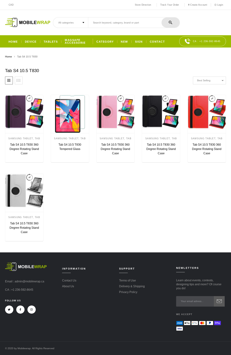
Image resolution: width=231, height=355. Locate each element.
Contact (157, 41)
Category (105, 41)
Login (219, 4)
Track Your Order (169, 4)
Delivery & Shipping (132, 286)
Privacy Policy (128, 292)
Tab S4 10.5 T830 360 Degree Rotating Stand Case (24, 149)
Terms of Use (127, 280)
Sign (139, 41)
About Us (68, 286)
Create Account (198, 4)
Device (31, 41)
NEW (124, 41)
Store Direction (143, 4)
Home (13, 41)
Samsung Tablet (20, 138)
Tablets (51, 41)
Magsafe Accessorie (75, 41)
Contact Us (69, 280)
